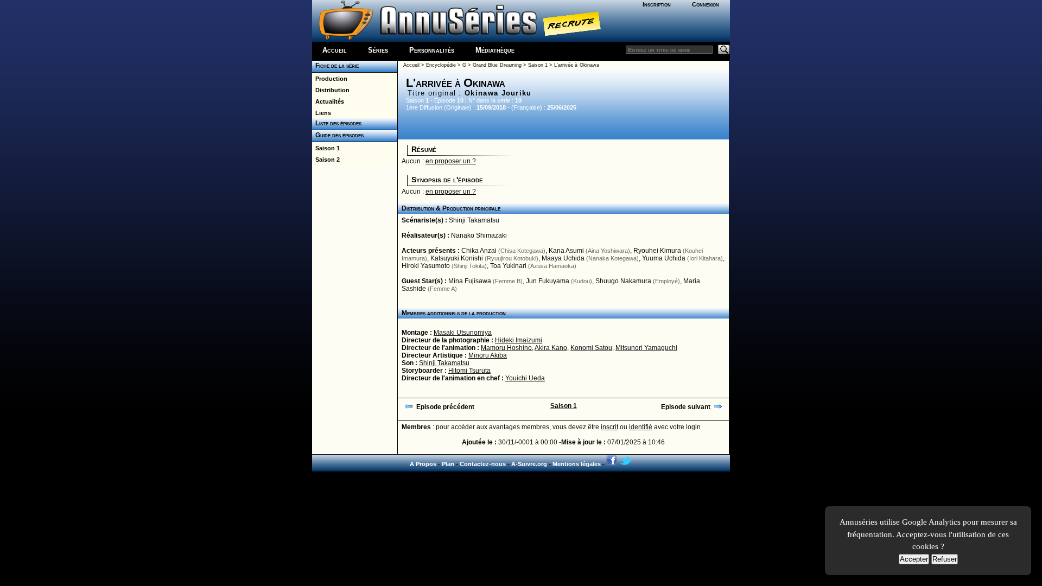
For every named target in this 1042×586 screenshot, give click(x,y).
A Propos (423, 464)
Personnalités (431, 50)
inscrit (609, 427)
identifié (640, 427)
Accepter (914, 559)
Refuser (944, 559)
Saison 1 (326, 148)
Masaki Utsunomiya (463, 332)
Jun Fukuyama (547, 281)
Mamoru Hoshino (506, 348)
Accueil (334, 50)
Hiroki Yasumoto (426, 266)
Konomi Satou (591, 348)
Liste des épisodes (336, 123)
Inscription (657, 4)
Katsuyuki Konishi (456, 258)
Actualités (328, 101)
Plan (448, 464)
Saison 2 (326, 159)
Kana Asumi (566, 250)
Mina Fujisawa (469, 281)
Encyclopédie (441, 65)
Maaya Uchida (563, 258)
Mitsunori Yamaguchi (646, 348)
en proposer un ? (450, 161)
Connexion (705, 4)
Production (329, 78)
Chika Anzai (479, 250)
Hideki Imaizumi (518, 340)
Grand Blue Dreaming (497, 65)
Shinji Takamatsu (474, 220)
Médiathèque (494, 50)
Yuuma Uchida (663, 258)
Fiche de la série (335, 65)
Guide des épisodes (338, 135)
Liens (321, 113)
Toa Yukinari (508, 266)
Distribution (331, 90)
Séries (378, 50)
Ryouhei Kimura (657, 250)
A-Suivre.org (529, 464)
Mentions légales (576, 464)
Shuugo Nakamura (623, 281)
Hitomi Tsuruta (469, 370)
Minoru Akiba (487, 355)
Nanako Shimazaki (479, 235)
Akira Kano (551, 348)
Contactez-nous (483, 464)
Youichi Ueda (525, 378)
